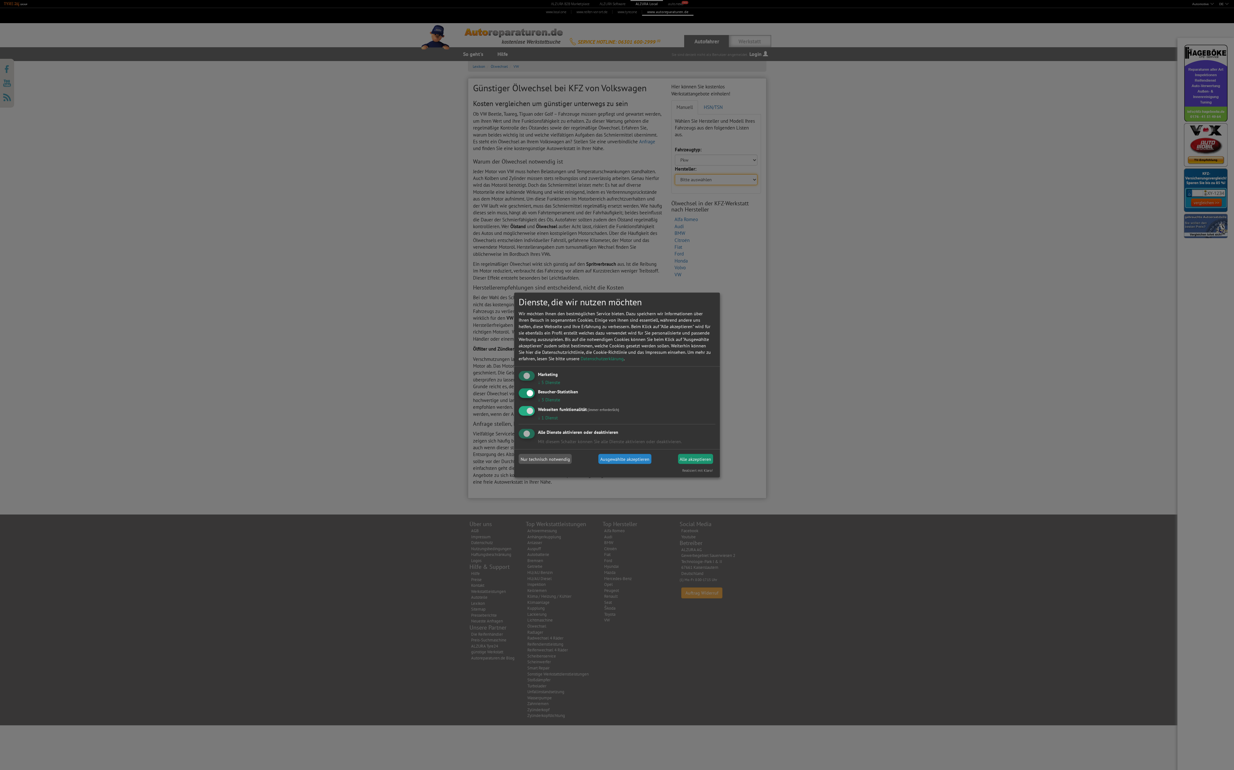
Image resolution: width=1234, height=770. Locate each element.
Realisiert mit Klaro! (697, 470)
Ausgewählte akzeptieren (624, 459)
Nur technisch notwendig (545, 459)
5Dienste (549, 382)
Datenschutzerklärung (602, 358)
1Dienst (548, 418)
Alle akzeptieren (695, 459)
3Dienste (549, 400)
